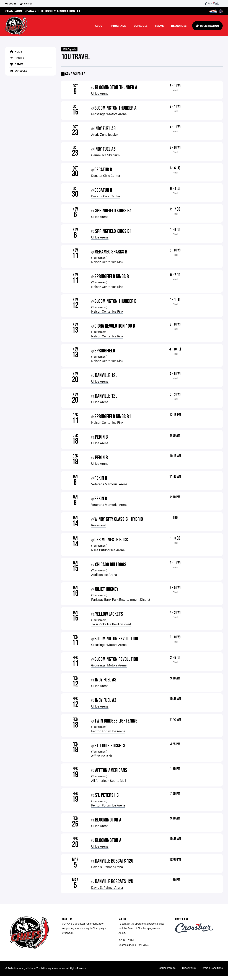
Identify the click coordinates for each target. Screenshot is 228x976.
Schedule (140, 26)
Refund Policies (167, 968)
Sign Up (28, 3)
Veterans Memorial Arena (109, 484)
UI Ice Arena (99, 93)
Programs (118, 26)
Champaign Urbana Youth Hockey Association (40, 11)
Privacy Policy (188, 968)
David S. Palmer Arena (107, 867)
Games (18, 64)
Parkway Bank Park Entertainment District (120, 599)
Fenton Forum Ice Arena (108, 731)
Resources (178, 26)
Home (18, 51)
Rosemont (98, 525)
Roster (19, 58)
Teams (159, 26)
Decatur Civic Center (105, 175)
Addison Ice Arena (104, 574)
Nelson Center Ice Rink (107, 262)
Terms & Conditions (212, 968)
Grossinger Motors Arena (109, 114)
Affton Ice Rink (101, 756)
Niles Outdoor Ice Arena (108, 550)
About (99, 26)
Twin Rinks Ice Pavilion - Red (111, 624)
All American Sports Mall (108, 780)
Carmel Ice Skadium (105, 155)
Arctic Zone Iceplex (104, 134)
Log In (12, 3)
